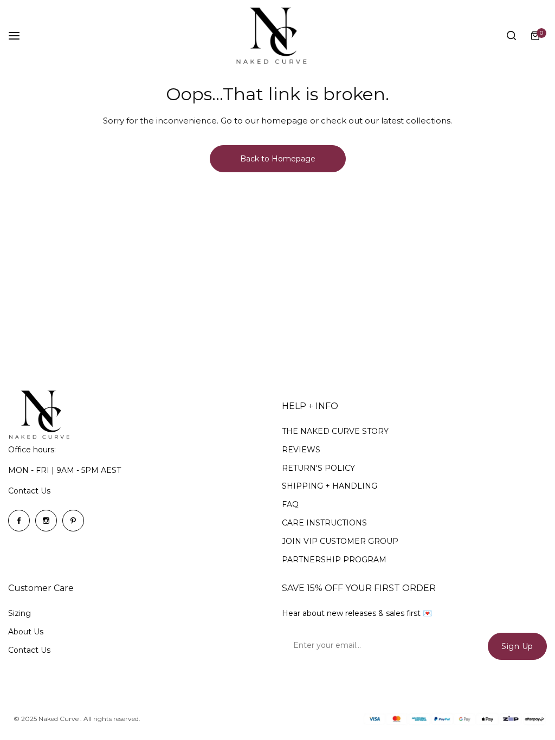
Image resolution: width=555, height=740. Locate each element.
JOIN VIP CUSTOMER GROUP (340, 541)
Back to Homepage (277, 159)
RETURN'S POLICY (318, 468)
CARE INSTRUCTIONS (324, 523)
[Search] (511, 36)
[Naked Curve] (277, 35)
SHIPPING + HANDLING (329, 486)
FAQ (290, 504)
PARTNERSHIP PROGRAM (334, 559)
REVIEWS (301, 450)
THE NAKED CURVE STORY (335, 431)
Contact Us (29, 491)
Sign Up (517, 646)
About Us (25, 632)
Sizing (19, 613)
